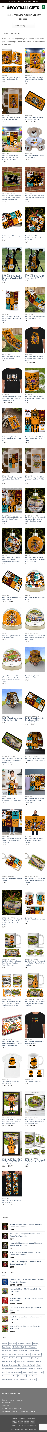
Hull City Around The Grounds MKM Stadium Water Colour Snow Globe (35, 637)
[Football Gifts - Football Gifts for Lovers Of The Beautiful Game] (23, 7)
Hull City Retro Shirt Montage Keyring (12, 880)
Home (8, 15)
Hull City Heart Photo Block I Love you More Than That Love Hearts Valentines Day (12, 1043)
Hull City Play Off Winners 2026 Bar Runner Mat (34, 118)
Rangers (39, 1368)
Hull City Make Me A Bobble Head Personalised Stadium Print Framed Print (11, 1122)
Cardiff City (23, 1350)
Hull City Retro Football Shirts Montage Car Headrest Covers (35, 759)
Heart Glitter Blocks (8, 1361)
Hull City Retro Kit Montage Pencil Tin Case (11, 237)
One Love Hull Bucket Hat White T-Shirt (10, 1082)
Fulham (18, 1358)
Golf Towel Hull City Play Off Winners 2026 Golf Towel (34, 277)
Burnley (15, 1350)
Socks (35, 1372)
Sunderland (5, 1376)
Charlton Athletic (34, 1350)
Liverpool (5, 1365)
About (13, 1426)
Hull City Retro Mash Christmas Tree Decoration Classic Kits (34, 238)
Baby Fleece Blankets (24, 1343)
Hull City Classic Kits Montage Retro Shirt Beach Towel (35, 317)
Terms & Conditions (18, 1418)
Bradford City (6, 1350)
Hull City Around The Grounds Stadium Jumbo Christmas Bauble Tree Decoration (35, 519)
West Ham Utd (7, 1379)
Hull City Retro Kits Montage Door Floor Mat (11, 598)
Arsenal (4, 1343)
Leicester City (40, 1361)
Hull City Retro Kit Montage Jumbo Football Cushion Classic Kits (34, 800)
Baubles (35, 1343)
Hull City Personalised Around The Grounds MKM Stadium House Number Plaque (12, 197)
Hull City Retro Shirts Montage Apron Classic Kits (11, 799)
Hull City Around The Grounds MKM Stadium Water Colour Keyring (35, 880)
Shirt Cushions (27, 1372)
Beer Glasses (6, 1347)
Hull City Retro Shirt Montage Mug (35, 920)
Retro (4, 1372)
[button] (3, 7)
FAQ (19, 1426)
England (4, 1358)
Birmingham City (17, 1347)
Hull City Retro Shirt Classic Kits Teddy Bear (34, 156)
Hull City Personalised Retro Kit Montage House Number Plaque (34, 197)
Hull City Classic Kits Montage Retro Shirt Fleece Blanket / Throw (35, 439)
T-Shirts (13, 1376)
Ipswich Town (21, 1361)
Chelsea (4, 1354)
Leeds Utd (30, 1361)
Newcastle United (7, 1368)
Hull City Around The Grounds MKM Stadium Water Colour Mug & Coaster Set (35, 1162)
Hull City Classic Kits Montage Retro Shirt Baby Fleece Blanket (12, 519)
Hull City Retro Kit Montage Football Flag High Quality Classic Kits (11, 840)
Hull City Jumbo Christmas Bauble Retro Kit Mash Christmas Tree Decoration (11, 559)
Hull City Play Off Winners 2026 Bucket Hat (34, 677)
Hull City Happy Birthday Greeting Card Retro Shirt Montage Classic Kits (10, 157)
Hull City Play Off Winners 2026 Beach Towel (11, 357)
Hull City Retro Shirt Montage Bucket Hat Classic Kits (12, 719)
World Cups (24, 1379)
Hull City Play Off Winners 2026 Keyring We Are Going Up (11, 439)
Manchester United (29, 1365)
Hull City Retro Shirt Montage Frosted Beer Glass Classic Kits (12, 479)
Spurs (41, 1372)
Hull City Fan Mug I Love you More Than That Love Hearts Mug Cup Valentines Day (11, 1003)
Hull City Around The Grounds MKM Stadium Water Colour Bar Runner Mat (12, 760)
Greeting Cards (37, 1358)
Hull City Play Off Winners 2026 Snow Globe (11, 637)
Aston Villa (12, 1343)
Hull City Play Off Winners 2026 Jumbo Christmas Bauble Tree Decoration (35, 559)
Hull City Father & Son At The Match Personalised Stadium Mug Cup (35, 1003)
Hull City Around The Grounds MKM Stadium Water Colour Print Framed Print (35, 1122)
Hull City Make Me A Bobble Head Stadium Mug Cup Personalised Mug (11, 963)
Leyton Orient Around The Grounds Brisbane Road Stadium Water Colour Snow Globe (11, 679)
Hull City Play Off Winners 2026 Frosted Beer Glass (11, 118)
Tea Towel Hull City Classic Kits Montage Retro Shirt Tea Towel (11, 318)
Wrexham (33, 1379)
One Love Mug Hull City (33, 1081)
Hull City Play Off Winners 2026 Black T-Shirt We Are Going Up (34, 358)
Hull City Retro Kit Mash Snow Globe (35, 598)
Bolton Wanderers (30, 1347)
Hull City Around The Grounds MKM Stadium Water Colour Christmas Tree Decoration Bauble (12, 922)
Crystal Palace (36, 1354)
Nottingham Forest (21, 1368)
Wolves (16, 1379)
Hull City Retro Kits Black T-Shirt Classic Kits (34, 1042)
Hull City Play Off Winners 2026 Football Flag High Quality (34, 840)
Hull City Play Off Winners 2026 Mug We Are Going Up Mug (34, 398)
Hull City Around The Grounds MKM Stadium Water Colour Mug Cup (35, 963)
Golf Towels (26, 1358)
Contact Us (31, 1426)
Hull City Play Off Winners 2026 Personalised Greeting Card (34, 79)
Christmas (12, 1354)
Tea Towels (21, 1376)
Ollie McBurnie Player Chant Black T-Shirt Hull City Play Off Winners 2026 (11, 398)
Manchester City (15, 1365)
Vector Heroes (31, 1376)
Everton (11, 1358)
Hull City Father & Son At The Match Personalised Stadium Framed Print (12, 1162)
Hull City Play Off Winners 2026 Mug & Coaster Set (11, 78)
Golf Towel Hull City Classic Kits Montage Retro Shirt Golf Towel (12, 278)
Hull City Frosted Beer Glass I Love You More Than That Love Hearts (35, 479)
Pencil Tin (32, 1368)
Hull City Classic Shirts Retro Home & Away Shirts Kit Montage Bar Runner (34, 720)
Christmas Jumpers (24, 1354)
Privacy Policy (30, 1418)
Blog (24, 1426)
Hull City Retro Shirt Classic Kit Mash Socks (11, 1201)
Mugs (38, 1365)
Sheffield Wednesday (14, 1372)
